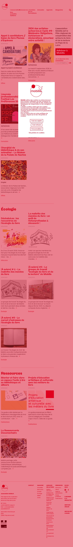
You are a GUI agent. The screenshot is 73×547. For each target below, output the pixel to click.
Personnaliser (36, 129)
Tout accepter (36, 121)
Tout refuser (36, 125)
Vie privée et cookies (36, 133)
